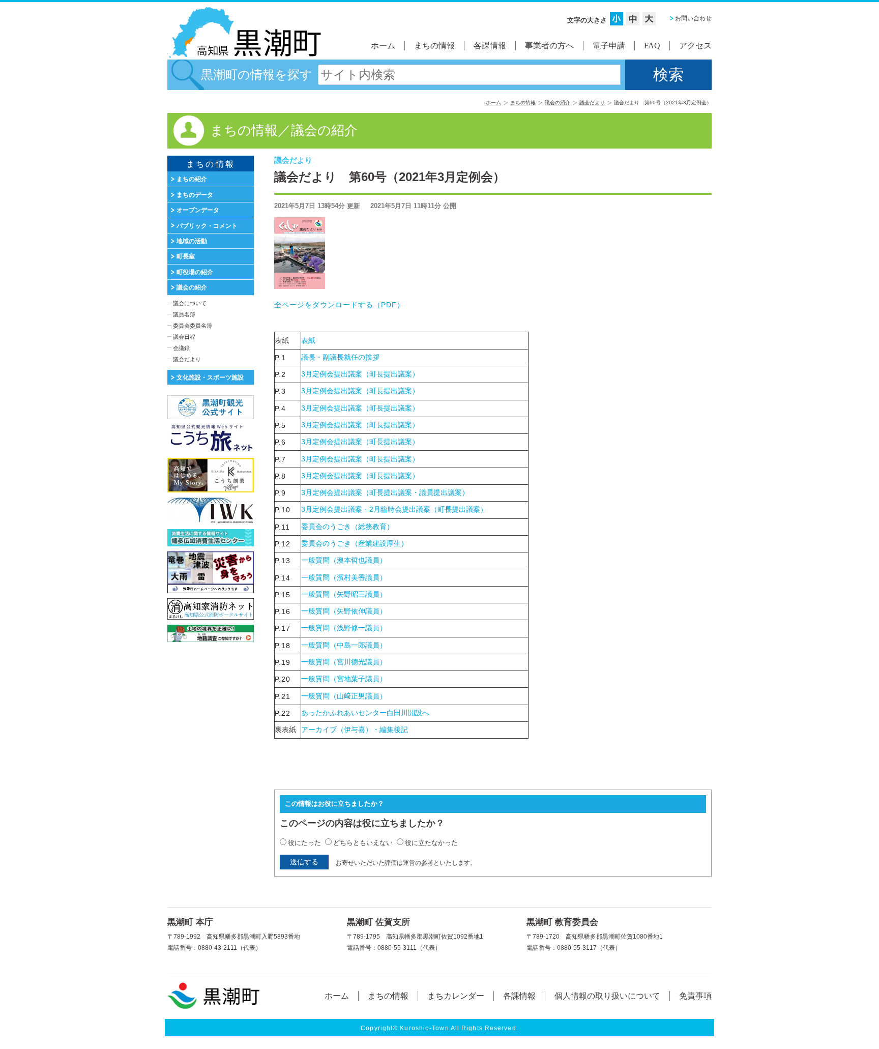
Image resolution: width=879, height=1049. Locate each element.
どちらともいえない (363, 843)
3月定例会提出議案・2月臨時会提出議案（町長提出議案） (394, 509)
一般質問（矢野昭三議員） (344, 594)
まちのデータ (195, 194)
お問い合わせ (693, 18)
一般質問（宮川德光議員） (344, 662)
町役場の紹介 (195, 272)
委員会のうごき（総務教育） (347, 526)
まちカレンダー (455, 996)
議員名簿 (184, 314)
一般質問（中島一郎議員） (344, 645)
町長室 (186, 256)
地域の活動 (192, 241)
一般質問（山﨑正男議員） (344, 696)
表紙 (308, 340)
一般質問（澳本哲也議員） (344, 560)
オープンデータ (198, 210)
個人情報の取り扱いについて (607, 996)
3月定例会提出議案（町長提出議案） (360, 374)
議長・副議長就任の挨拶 (340, 357)
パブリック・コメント (207, 225)
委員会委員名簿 (192, 326)
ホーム (383, 45)
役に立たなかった (431, 843)
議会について (190, 303)
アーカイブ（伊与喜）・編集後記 (354, 729)
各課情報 (490, 45)
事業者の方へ (549, 45)
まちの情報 (434, 45)
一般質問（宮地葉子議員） (344, 679)
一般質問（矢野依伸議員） (344, 611)
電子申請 (609, 45)
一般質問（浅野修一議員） (344, 628)
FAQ (652, 45)
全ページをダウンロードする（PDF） (343, 305)
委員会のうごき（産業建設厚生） (354, 543)
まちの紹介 (192, 179)
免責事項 (695, 996)
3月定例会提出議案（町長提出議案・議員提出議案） (385, 492)
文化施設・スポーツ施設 (210, 377)
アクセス (695, 45)
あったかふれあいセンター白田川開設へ (365, 713)
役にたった (304, 843)
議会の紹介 (557, 102)
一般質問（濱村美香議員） (344, 577)
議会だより (592, 102)
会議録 (181, 348)
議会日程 (184, 337)
